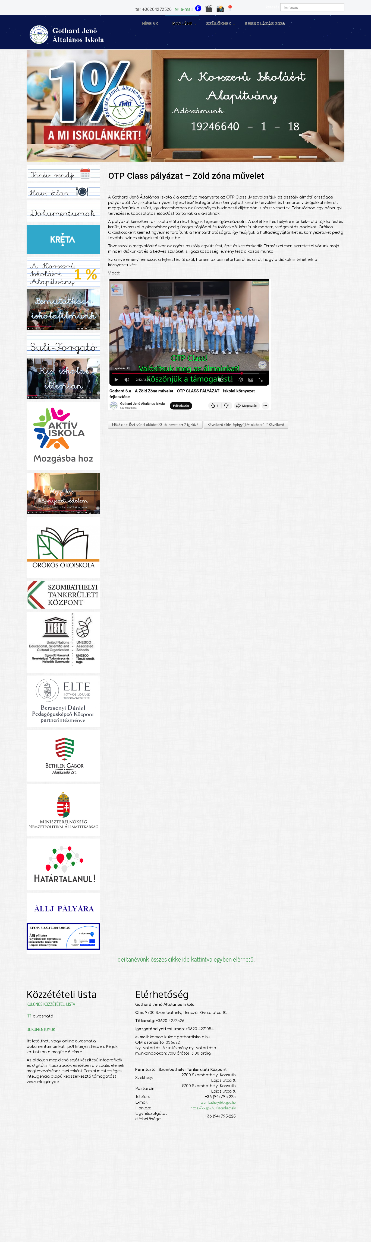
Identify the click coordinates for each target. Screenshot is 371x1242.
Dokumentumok (41, 1029)
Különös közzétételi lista (51, 1004)
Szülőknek (218, 23)
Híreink (150, 23)
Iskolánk (182, 23)
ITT (30, 1016)
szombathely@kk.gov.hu (218, 1102)
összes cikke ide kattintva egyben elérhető (202, 959)
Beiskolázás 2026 (265, 23)
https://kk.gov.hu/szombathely (213, 1108)
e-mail (187, 9)
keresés (272, 7)
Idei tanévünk (132, 959)
